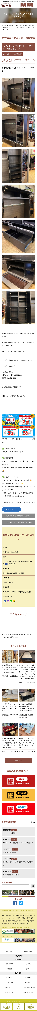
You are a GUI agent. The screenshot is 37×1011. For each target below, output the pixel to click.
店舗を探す (11, 25)
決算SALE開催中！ (9, 852)
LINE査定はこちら (11, 510)
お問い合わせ (9, 992)
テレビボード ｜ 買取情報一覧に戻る (18, 522)
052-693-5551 (19, 573)
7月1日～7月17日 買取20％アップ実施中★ (18, 843)
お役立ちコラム (9, 987)
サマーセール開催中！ (11, 833)
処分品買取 (9, 964)
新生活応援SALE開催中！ (12, 875)
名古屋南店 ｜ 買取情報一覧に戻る (18, 516)
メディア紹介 (9, 982)
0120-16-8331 (8, 573)
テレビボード (7, 54)
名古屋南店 (20, 25)
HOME (4, 25)
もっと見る (18, 760)
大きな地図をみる (11, 637)
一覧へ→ (32, 822)
